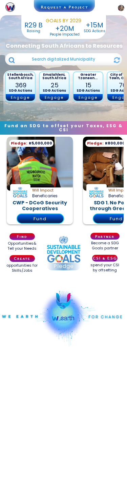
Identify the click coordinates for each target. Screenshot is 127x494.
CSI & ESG (105, 258)
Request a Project (64, 7)
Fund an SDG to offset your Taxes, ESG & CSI (63, 128)
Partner (104, 236)
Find (22, 236)
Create (22, 258)
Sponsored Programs (64, 281)
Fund (40, 219)
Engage (20, 97)
